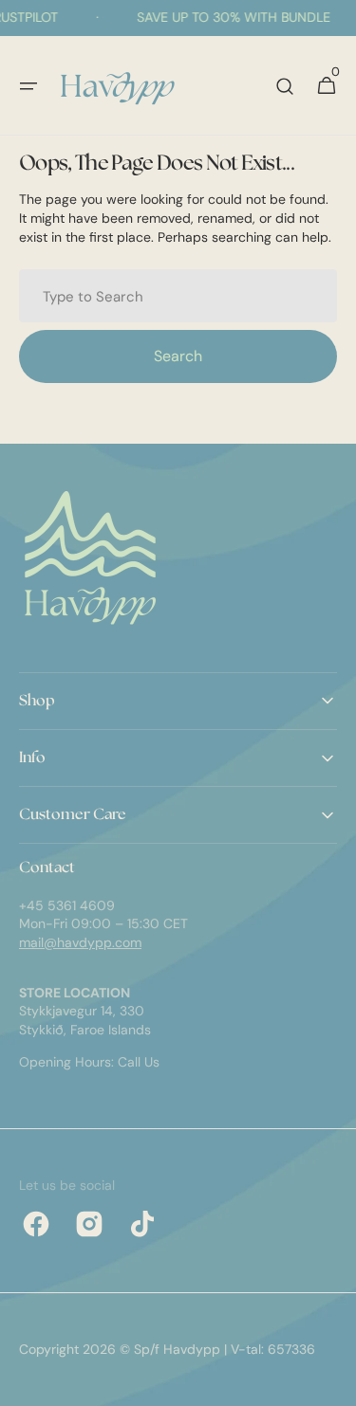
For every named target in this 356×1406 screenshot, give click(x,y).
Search (178, 356)
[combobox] (178, 295)
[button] (28, 86)
